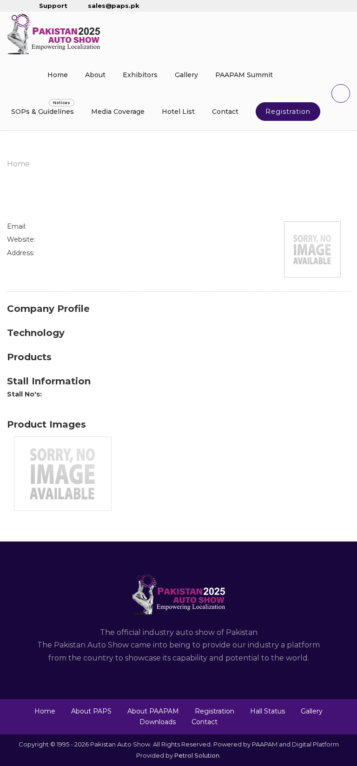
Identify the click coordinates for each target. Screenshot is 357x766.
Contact (225, 111)
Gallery (186, 75)
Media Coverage (118, 111)
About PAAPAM (153, 711)
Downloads (157, 722)
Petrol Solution (196, 755)
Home (57, 75)
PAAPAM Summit (244, 75)
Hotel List (178, 111)
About (95, 75)
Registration (288, 111)
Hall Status (267, 711)
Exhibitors (140, 75)
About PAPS (91, 711)
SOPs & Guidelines (42, 111)
